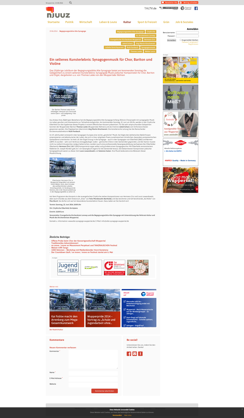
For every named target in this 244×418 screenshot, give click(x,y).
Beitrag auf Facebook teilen (129, 354)
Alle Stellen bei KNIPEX (172, 151)
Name (53, 372)
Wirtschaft (85, 22)
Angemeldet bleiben (190, 40)
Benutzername (169, 33)
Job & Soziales (184, 22)
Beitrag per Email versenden (134, 354)
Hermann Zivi (149, 39)
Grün (166, 22)
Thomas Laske (136, 51)
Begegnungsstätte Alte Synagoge (72, 31)
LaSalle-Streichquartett (114, 47)
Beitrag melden (140, 354)
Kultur (127, 22)
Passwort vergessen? (190, 42)
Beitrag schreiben (191, 3)
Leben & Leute (108, 22)
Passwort (171, 36)
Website (53, 384)
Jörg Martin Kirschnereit (145, 43)
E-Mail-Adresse (56, 378)
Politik (69, 22)
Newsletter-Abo (171, 3)
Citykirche (151, 32)
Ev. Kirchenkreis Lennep (145, 36)
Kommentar (55, 351)
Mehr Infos (127, 415)
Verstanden (117, 415)
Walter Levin (150, 51)
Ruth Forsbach (132, 47)
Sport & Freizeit (147, 22)
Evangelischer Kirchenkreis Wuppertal (125, 39)
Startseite (54, 22)
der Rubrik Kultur (56, 330)
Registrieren (193, 44)
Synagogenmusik (148, 47)
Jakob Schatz (127, 43)
